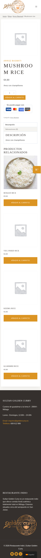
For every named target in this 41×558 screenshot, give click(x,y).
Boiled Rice (10, 193)
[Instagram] (16, 554)
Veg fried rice (11, 251)
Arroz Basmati (13, 61)
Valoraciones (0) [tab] (11, 129)
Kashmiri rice (11, 366)
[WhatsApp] (20, 554)
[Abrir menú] (36, 6)
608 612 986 (16, 423)
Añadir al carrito (14, 97)
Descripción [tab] (10, 125)
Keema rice (10, 308)
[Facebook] (12, 554)
